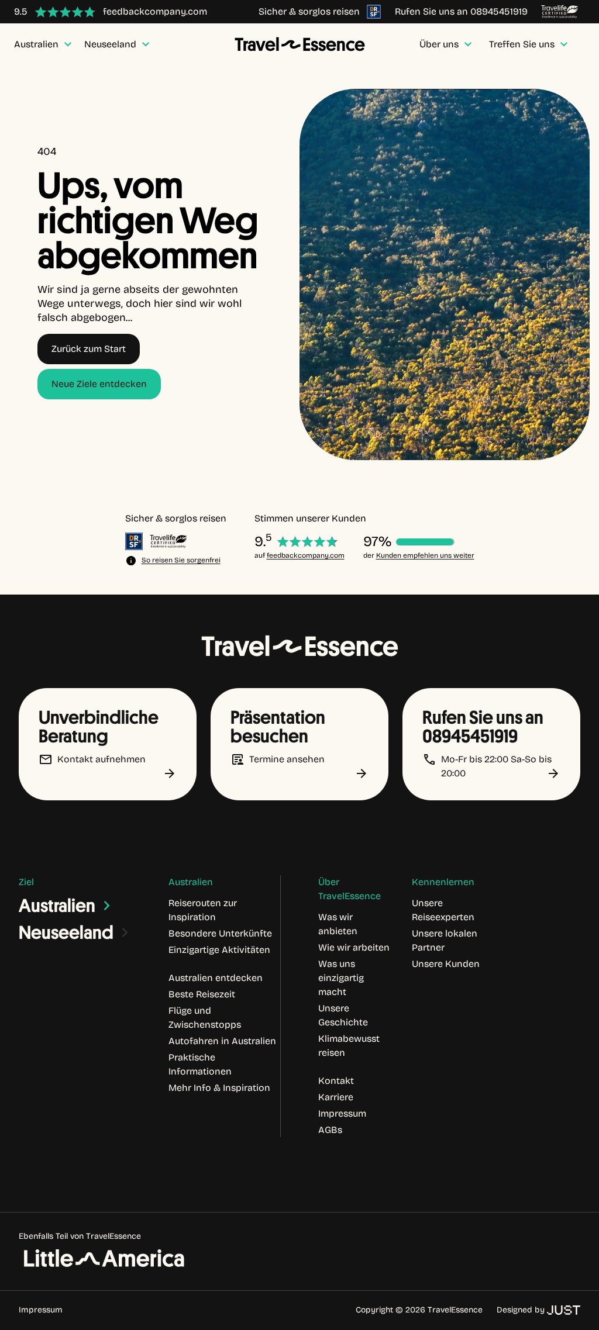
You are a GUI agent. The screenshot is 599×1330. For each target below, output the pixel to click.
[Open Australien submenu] (107, 905)
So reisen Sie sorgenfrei (181, 560)
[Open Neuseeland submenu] (125, 932)
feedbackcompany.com (306, 555)
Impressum (41, 1310)
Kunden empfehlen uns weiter (425, 555)
